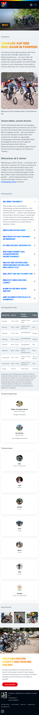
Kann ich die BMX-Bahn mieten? (14, 289)
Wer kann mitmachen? (14, 230)
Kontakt (23, 704)
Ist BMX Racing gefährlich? (17, 245)
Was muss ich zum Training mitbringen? (16, 237)
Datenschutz (5, 707)
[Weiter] (36, 617)
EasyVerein (15, 704)
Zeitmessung (5, 704)
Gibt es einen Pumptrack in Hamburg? (16, 298)
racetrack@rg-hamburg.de (19, 438)
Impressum (31, 704)
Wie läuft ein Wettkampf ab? (18, 273)
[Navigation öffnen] (35, 5)
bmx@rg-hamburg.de (19, 415)
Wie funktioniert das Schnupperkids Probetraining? (14, 254)
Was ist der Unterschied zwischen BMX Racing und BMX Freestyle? (16, 265)
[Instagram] (31, 5)
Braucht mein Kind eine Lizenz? (14, 281)
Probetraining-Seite (8, 182)
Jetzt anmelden (10, 684)
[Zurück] (3, 617)
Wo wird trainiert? (13, 201)
